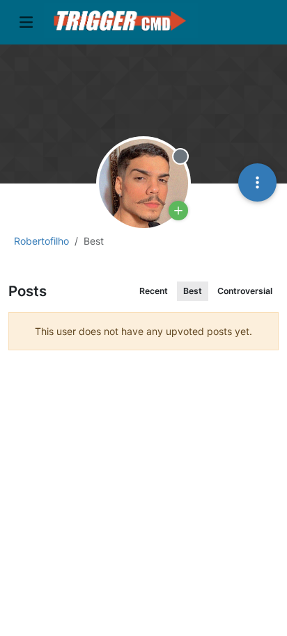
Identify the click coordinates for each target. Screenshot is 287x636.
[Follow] (178, 210)
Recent (153, 291)
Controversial (244, 291)
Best (192, 291)
